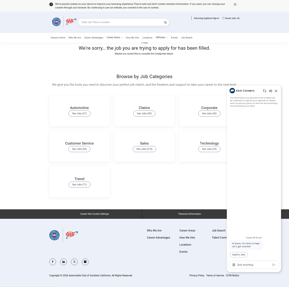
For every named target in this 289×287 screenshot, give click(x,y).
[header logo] (63, 22)
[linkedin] (63, 262)
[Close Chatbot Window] (276, 91)
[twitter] (74, 262)
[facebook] (52, 262)
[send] (274, 265)
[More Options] (234, 265)
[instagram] (85, 262)
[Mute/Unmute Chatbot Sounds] (270, 91)
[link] (75, 37)
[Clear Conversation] (265, 91)
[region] (254, 177)
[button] (165, 22)
